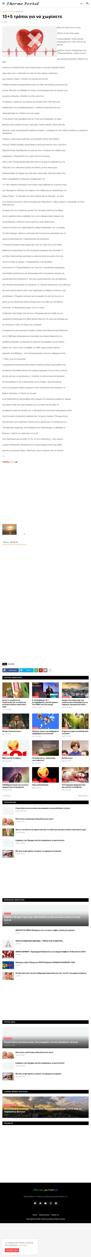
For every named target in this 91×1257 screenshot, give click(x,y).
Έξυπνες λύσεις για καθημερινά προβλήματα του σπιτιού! (45, 732)
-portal (9, 462)
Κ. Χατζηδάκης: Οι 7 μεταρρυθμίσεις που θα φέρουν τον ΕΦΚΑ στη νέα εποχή (45, 702)
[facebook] (35, 1203)
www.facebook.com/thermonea (14, 544)
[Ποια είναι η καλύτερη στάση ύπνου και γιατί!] (8, 822)
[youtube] (45, 1203)
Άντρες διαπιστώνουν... (12, 731)
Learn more (22, 1245)
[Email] (45, 670)
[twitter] (40, 1203)
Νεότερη (7, 796)
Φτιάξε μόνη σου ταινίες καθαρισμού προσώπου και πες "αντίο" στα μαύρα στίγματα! (51, 973)
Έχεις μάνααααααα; (40, 785)
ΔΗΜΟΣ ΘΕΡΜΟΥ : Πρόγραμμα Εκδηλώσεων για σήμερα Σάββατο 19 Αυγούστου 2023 (51, 952)
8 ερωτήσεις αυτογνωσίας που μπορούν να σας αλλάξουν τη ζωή (43, 808)
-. (10, 542)
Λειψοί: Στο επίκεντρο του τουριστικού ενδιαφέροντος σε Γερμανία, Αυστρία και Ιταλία (75, 702)
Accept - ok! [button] (12, 1250)
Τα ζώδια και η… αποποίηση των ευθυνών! (43, 759)
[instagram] (51, 1203)
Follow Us (55, 1215)
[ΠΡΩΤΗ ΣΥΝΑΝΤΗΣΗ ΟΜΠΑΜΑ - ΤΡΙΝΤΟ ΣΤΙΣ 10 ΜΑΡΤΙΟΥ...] (8, 944)
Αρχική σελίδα (8, 12)
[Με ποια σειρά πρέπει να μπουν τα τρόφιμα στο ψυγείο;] (8, 854)
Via (3, 456)
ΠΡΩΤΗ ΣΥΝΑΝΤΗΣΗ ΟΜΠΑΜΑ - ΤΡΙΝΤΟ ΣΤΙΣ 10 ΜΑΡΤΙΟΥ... (40, 941)
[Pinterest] (41, 670)
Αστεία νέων (67, 758)
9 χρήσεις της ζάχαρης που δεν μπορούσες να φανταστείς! (40, 840)
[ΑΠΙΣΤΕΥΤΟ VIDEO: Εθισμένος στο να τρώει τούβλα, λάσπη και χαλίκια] (8, 933)
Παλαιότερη (82, 796)
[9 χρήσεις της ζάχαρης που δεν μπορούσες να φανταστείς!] (8, 843)
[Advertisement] (43, 499)
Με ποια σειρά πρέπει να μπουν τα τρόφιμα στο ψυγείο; (38, 851)
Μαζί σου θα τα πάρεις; (11, 758)
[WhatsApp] (36, 670)
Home (34, 1215)
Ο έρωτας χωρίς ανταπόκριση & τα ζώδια (75, 732)
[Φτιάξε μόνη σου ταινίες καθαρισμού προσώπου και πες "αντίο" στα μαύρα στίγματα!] (8, 976)
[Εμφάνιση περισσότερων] (50, 670)
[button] (3, 4)
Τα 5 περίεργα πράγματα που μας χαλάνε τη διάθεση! (73, 786)
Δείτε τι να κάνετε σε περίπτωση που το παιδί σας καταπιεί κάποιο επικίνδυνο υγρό (14, 703)
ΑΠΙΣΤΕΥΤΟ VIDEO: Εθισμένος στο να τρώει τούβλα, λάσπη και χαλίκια (45, 930)
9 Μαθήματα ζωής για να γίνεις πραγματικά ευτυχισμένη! (15, 786)
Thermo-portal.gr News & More (53, 1219)
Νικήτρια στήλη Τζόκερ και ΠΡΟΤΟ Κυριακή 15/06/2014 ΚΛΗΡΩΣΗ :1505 (45, 962)
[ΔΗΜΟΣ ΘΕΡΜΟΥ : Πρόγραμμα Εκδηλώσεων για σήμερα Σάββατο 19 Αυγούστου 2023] (8, 954)
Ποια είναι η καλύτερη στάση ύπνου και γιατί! (34, 819)
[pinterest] (56, 1203)
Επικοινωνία (44, 1215)
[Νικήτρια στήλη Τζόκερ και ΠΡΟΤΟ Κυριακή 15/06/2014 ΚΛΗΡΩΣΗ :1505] (8, 965)
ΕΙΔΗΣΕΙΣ (19, 12)
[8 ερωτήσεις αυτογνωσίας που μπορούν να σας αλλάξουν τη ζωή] (8, 811)
